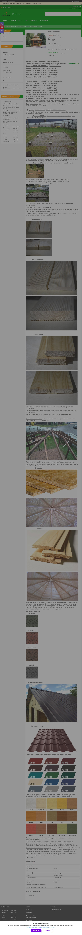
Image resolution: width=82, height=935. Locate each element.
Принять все (36, 930)
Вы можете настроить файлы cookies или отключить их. (40, 927)
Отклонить (48, 930)
